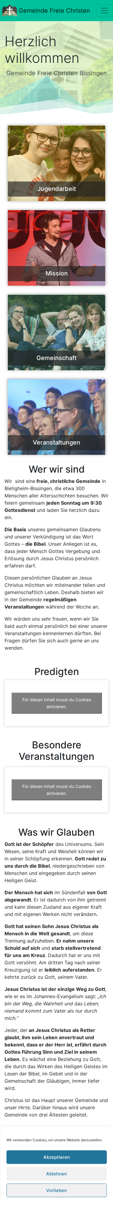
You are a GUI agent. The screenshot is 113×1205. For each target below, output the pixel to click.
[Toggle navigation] (104, 11)
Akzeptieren (56, 1157)
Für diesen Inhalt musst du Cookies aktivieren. (56, 703)
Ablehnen (56, 1174)
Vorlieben (56, 1190)
